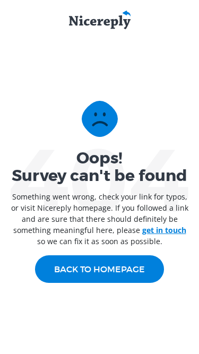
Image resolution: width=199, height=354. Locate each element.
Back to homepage (99, 269)
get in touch (164, 230)
